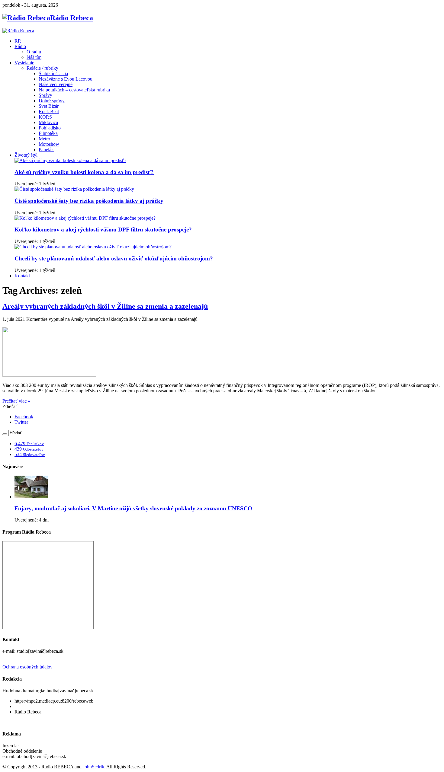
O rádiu (34, 51)
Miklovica (48, 122)
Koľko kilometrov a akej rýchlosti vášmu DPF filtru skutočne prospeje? (103, 229)
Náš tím (34, 57)
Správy (45, 95)
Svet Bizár (49, 106)
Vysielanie (24, 62)
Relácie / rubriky (42, 68)
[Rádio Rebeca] (18, 30)
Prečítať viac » (16, 401)
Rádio (20, 46)
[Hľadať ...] (4, 434)
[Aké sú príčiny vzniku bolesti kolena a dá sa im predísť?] (70, 160)
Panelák (46, 149)
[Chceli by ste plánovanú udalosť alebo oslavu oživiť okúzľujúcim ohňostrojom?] (93, 246)
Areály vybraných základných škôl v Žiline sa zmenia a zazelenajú (105, 306)
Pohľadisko (50, 127)
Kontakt (22, 275)
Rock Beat (49, 111)
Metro (44, 138)
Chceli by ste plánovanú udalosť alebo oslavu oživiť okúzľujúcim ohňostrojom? (113, 258)
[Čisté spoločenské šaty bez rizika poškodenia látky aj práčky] (74, 189)
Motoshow (49, 144)
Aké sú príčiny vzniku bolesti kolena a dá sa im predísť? (84, 172)
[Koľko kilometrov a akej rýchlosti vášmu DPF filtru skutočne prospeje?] (85, 218)
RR (17, 40)
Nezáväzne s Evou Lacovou (65, 78)
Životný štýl (25, 155)
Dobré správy (52, 100)
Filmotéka (48, 133)
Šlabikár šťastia (53, 73)
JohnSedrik (93, 766)
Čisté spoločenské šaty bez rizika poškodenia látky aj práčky (88, 201)
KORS (45, 117)
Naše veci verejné (55, 84)
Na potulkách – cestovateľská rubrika (74, 89)
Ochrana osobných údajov (27, 666)
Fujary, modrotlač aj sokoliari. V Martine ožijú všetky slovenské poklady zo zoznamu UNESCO (133, 508)
